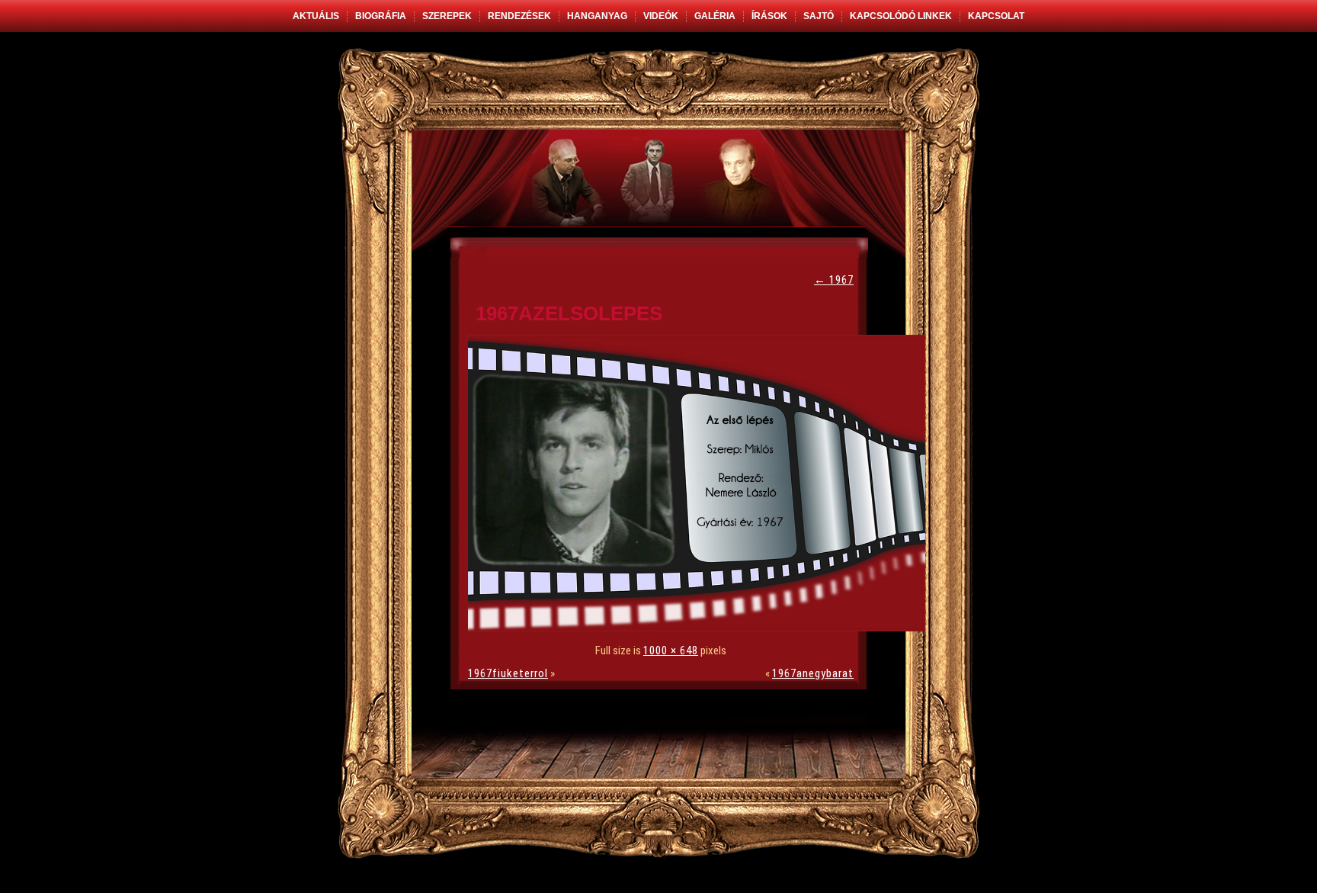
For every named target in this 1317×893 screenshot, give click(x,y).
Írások (769, 16)
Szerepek (447, 16)
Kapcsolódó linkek (901, 16)
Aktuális (316, 16)
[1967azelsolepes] (700, 627)
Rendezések (519, 16)
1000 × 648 (670, 650)
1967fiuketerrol (508, 673)
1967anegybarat (813, 673)
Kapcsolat (996, 16)
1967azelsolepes (569, 313)
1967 (834, 280)
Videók (660, 16)
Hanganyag (597, 16)
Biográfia (380, 16)
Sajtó (818, 16)
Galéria (714, 16)
